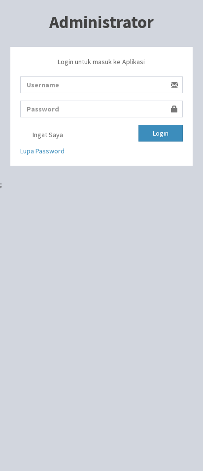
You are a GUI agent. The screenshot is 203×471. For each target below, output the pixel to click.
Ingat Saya (47, 134)
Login (161, 133)
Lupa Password (42, 150)
